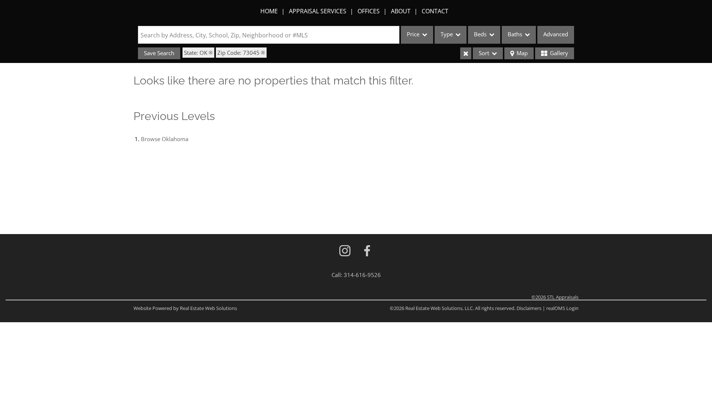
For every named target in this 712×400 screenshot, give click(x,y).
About (401, 11)
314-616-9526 (362, 275)
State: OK (195, 52)
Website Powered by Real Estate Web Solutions (185, 308)
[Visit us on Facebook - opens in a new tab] (367, 251)
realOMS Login (562, 308)
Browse (164, 139)
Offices (368, 11)
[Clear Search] (465, 53)
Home (269, 11)
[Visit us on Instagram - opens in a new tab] (344, 251)
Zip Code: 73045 (238, 52)
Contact (435, 11)
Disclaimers (529, 308)
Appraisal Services (317, 11)
